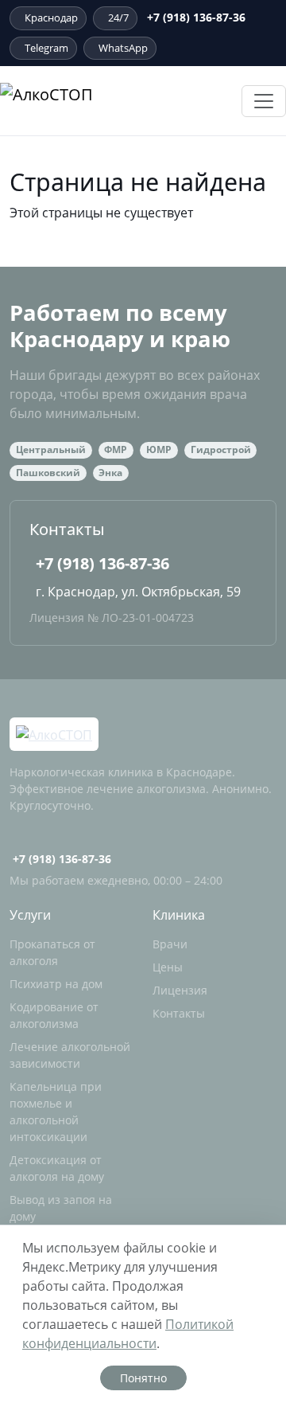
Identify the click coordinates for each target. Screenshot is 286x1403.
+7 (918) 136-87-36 (102, 563)
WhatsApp (123, 48)
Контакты (179, 1013)
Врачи (170, 944)
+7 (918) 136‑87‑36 (196, 17)
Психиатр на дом (56, 983)
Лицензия (180, 990)
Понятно (143, 1377)
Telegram (46, 48)
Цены (168, 967)
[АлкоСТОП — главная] (89, 101)
